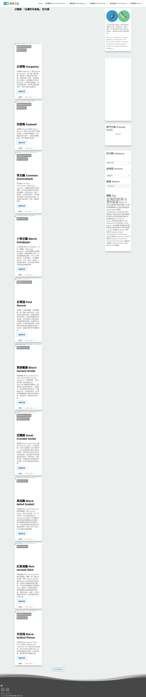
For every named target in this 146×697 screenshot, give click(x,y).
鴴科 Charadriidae (22, 618)
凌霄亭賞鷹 (125, 227)
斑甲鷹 (119, 221)
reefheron (121, 230)
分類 (118, 160)
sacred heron (120, 236)
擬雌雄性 (111, 219)
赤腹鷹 (117, 225)
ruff (113, 225)
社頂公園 (119, 223)
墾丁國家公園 (114, 214)
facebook (123, 46)
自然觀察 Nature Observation (55, 3)
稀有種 (127, 225)
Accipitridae (120, 212)
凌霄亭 (118, 227)
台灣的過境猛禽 (123, 207)
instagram (109, 48)
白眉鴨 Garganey (28, 71)
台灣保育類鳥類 (117, 216)
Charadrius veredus (117, 239)
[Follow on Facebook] (3, 690)
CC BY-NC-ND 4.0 (12, 696)
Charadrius (114, 232)
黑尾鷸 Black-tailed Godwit (28, 509)
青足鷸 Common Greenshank (28, 182)
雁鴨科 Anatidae (21, 50)
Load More (58, 669)
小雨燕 (20, 97)
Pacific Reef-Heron (117, 241)
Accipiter (109, 230)
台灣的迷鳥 (115, 199)
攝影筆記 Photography (77, 3)
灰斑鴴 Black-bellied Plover (28, 638)
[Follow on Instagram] (8, 690)
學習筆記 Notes (135, 3)
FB (118, 31)
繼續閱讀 (21, 91)
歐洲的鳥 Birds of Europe (24, 46)
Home (40, 3)
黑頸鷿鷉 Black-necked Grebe (28, 377)
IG (122, 31)
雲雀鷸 (116, 245)
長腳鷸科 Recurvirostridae (24, 282)
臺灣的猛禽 (116, 205)
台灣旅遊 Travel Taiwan (97, 3)
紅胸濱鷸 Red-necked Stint (28, 576)
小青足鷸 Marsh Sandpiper (28, 245)
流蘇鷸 (122, 225)
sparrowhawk (111, 210)
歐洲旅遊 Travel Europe (118, 3)
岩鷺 (107, 232)
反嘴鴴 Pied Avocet (28, 310)
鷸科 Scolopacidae (22, 159)
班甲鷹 (114, 221)
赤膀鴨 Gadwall (28, 125)
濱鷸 (126, 241)
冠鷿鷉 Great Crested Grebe (28, 443)
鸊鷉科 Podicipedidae (23, 347)
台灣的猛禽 (116, 201)
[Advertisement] (58, 27)
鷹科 (123, 205)
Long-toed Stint (116, 243)
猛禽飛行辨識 (111, 227)
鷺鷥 (125, 216)
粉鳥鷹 (115, 230)
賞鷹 (109, 216)
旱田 (126, 230)
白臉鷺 (112, 236)
